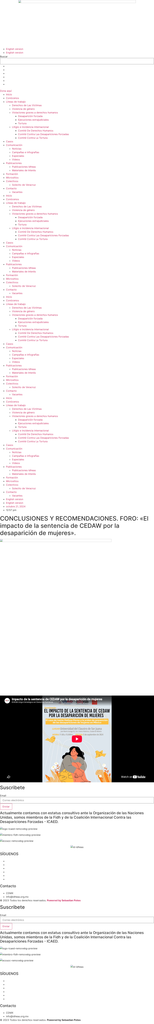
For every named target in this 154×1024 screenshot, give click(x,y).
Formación (12, 173)
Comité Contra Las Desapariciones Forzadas (43, 134)
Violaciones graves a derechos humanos (35, 112)
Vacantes (17, 192)
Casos (9, 141)
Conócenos (12, 98)
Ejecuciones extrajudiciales (33, 119)
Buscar (4, 56)
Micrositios (12, 177)
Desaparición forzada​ (30, 116)
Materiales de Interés (24, 170)
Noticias (16, 148)
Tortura (22, 123)
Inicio (9, 94)
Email (3, 795)
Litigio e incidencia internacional (30, 126)
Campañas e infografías (25, 152)
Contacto (11, 188)
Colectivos (12, 181)
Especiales (18, 155)
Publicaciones (14, 163)
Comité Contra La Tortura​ (33, 137)
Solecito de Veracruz (24, 184)
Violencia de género (23, 108)
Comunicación (14, 145)
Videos (16, 159)
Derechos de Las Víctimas (27, 105)
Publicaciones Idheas (24, 166)
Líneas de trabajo (16, 101)
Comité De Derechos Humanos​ (35, 130)
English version (14, 48)
